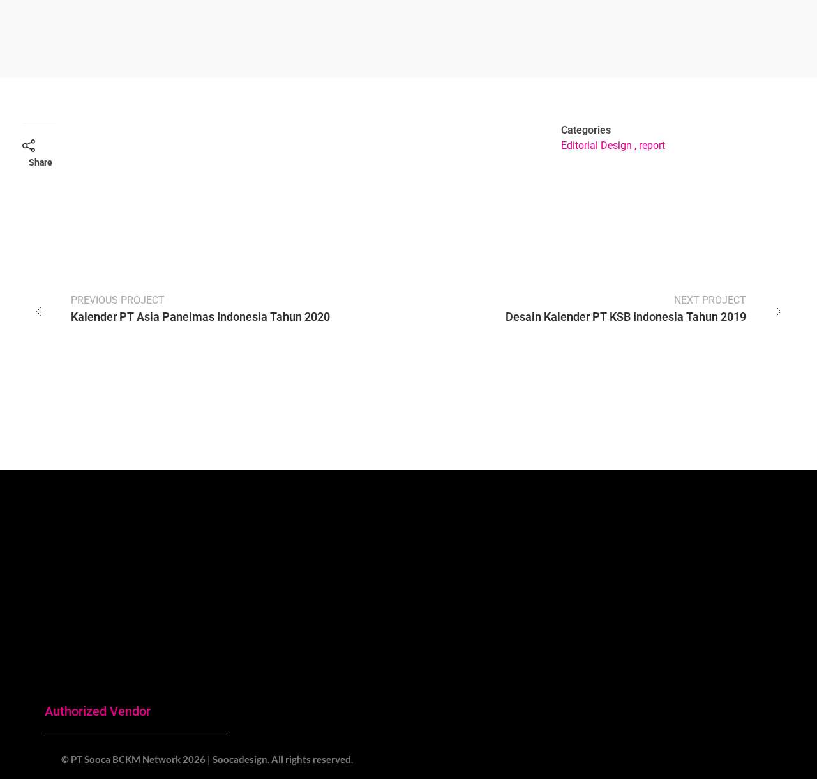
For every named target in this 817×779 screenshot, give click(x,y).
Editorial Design (596, 145)
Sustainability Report (687, 620)
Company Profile (678, 561)
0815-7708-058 (520, 631)
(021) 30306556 (233, 696)
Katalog (657, 679)
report (652, 145)
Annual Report (672, 591)
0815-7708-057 (375, 675)
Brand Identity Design (689, 650)
